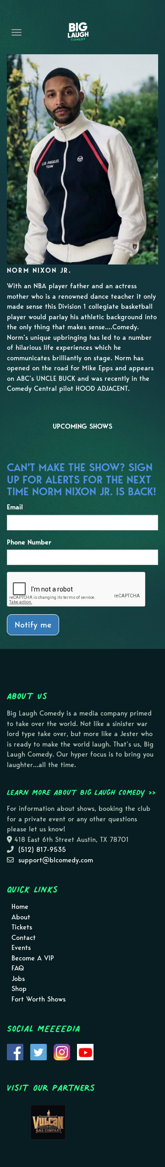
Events (21, 948)
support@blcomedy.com (55, 860)
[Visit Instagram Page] (62, 1052)
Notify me (33, 624)
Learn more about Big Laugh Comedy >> (81, 792)
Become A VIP (32, 958)
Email (15, 507)
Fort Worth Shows (38, 999)
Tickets (21, 927)
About (20, 917)
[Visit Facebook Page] (15, 1052)
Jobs (18, 979)
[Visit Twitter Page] (38, 1052)
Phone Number (29, 542)
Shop (19, 989)
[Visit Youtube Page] (85, 1052)
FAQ (17, 968)
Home (19, 906)
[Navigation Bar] (16, 32)
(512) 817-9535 (42, 849)
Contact (23, 938)
